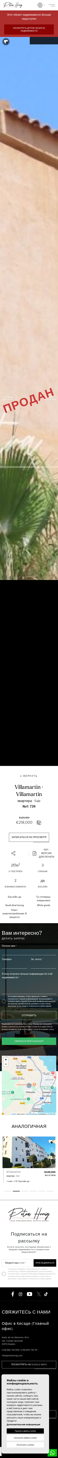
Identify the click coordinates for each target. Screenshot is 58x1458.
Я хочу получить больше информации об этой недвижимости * (27, 975)
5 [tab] (41, 1191)
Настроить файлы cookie (25, 1437)
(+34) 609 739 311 (29, 1350)
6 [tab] (50, 1191)
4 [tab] (33, 1191)
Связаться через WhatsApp (29, 1041)
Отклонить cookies (25, 1444)
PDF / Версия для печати (46, 853)
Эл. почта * (37, 959)
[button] (14, 853)
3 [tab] (24, 1191)
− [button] (6, 1064)
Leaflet (13, 1114)
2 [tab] (16, 1191)
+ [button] (6, 1059)
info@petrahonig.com (12, 1355)
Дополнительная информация (23, 1424)
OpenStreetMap (31, 1114)
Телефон (7, 959)
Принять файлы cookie (25, 1431)
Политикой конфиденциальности (41, 1001)
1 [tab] (7, 1191)
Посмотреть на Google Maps (29, 1364)
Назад (8, 397)
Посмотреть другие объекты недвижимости (29, 29)
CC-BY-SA (51, 1114)
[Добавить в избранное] (6, 41)
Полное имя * (9, 946)
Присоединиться (45, 1262)
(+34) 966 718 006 (10, 1350)
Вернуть (30, 776)
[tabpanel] (29, 1160)
